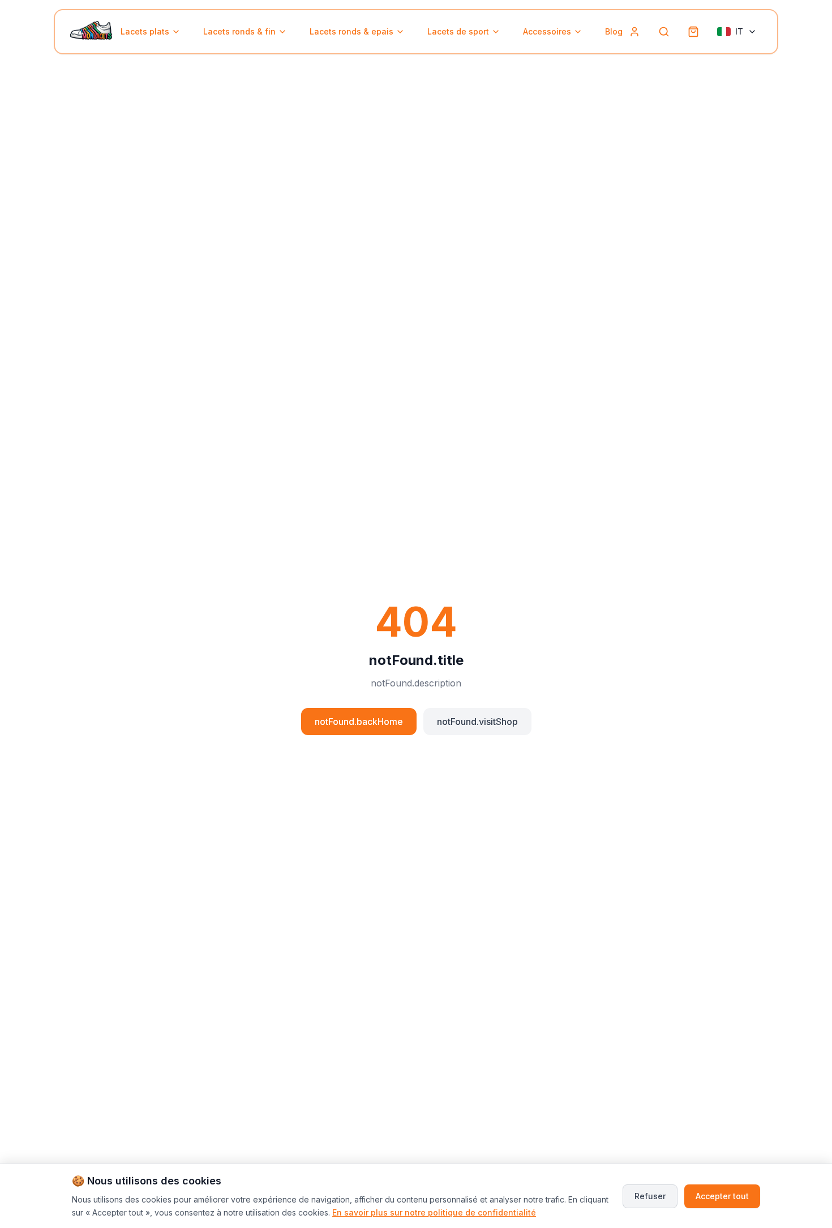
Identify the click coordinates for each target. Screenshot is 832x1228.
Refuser (650, 1195)
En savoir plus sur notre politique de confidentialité (434, 1212)
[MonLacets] (91, 31)
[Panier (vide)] (693, 31)
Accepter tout (722, 1195)
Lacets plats (145, 31)
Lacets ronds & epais (351, 31)
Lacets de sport (458, 31)
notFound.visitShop (477, 721)
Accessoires (547, 31)
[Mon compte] (634, 31)
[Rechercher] (663, 31)
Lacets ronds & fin (239, 31)
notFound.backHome (359, 721)
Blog (614, 31)
